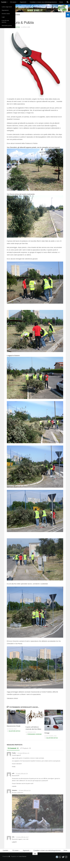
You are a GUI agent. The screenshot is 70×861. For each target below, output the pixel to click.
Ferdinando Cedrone (34, 734)
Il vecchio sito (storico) (5, 21)
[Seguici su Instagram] (66, 857)
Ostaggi (46, 733)
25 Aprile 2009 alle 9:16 (24, 790)
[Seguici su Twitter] (63, 857)
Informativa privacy (7, 25)
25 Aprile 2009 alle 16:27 (22, 837)
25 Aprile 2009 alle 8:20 (22, 773)
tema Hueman (22, 856)
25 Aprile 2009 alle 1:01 (23, 753)
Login (3, 17)
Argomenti (23, 2)
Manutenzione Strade (13, 726)
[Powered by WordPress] (9, 856)
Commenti (14, 748)
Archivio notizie (6, 13)
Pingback (26, 748)
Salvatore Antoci (14, 731)
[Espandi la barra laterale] (68, 14)
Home (61, 2)
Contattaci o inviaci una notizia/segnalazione (43, 2)
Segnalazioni (5, 10)
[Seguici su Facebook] (57, 857)
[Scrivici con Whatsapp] (60, 857)
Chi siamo (13, 2)
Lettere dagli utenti (7, 6)
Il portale (3, 2)
